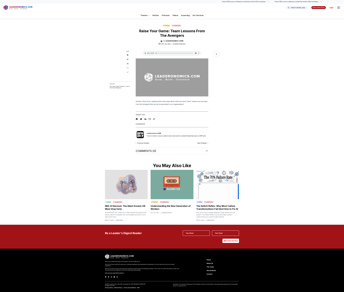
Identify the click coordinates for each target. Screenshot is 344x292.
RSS (138, 287)
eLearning (185, 15)
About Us (210, 263)
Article (109, 202)
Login (331, 7)
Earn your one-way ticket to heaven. (114, 273)
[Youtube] (114, 277)
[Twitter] (108, 277)
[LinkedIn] (111, 277)
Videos (175, 15)
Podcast (167, 25)
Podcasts (166, 15)
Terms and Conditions (130, 287)
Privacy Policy (109, 287)
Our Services (198, 15)
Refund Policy (118, 287)
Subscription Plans (318, 7)
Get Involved (211, 270)
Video (200, 202)
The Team (210, 267)
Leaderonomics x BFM (174, 41)
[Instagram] (117, 277)
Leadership (176, 25)
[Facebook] (105, 277)
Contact (209, 274)
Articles (155, 15)
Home (209, 260)
